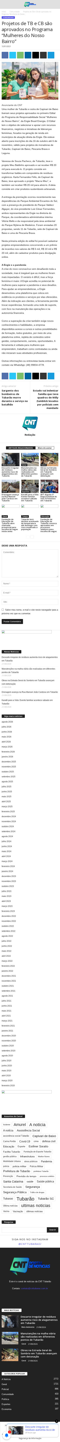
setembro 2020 (8, 1051)
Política (5, 1399)
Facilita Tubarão (11, 1151)
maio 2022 (6, 951)
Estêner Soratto (38, 1146)
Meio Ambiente (8, 465)
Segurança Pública (14, 1192)
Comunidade (15, 11)
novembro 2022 (9, 921)
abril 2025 (6, 801)
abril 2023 (6, 901)
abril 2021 (6, 1016)
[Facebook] (23, 1295)
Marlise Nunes (44, 1156)
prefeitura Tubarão (41, 1171)
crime (36, 1141)
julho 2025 (6, 786)
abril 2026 (6, 742)
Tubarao (8, 1198)
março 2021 (7, 1021)
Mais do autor (45, 448)
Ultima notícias (10, 1205)
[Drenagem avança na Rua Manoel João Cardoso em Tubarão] (11, 486)
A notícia (8, 1130)
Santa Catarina (13, 1181)
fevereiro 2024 (8, 866)
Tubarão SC (46, 1198)
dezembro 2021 (9, 976)
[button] (54, 4)
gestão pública (9, 1156)
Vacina (6, 1211)
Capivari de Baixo (44, 1136)
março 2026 (7, 747)
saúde (30, 1181)
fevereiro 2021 (8, 1026)
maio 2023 (6, 896)
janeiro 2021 (7, 1031)
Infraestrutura (27, 1156)
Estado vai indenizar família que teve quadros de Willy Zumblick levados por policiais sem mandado (45, 399)
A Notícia (6, 1379)
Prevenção (8, 1176)
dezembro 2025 (9, 762)
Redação (30, 434)
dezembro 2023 (9, 876)
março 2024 (7, 861)
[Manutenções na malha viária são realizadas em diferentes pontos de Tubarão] (30, 459)
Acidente (6, 1125)
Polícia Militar (36, 1166)
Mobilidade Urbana (12, 1161)
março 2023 (7, 906)
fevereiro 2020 (8, 1085)
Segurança (32, 1187)
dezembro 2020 (9, 1036)
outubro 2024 (8, 826)
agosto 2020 (7, 1056)
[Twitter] (37, 1295)
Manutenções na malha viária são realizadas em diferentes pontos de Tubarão (29, 472)
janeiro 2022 (7, 971)
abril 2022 (6, 956)
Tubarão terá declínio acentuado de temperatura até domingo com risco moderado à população (30, 524)
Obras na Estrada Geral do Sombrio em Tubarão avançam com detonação (48, 472)
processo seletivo (47, 1176)
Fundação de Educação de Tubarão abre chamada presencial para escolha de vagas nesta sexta (10, 525)
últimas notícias (34, 1211)
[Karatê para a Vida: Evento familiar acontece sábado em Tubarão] (30, 486)
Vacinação (18, 1211)
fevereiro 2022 (8, 966)
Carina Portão (9, 1141)
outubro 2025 (8, 771)
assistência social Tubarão (16, 1136)
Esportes (26, 491)
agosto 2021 (7, 996)
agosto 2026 (7, 722)
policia (6, 1166)
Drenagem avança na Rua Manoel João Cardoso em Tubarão (10, 497)
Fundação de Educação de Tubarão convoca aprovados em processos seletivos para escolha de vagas (48, 525)
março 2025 (7, 806)
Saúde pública (45, 1181)
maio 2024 (6, 851)
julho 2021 (6, 1001)
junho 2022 (7, 946)
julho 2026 (6, 727)
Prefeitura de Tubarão (16, 1171)
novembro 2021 (9, 981)
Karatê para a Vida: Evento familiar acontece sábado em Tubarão (30, 497)
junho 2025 (7, 791)
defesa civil (49, 1141)
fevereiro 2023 (8, 911)
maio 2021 (6, 1011)
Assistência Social (28, 1130)
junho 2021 (7, 1006)
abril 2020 (6, 1075)
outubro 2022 (8, 926)
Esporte (21, 1146)
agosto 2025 (7, 781)
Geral (24, 465)
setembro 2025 (8, 776)
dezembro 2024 (9, 816)
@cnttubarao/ (30, 1244)
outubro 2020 (8, 1046)
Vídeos (49, 1429)
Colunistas (25, 1429)
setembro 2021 (8, 991)
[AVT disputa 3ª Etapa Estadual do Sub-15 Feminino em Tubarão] (49, 486)
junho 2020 (7, 1065)
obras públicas (31, 1161)
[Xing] (30, 439)
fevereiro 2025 (8, 811)
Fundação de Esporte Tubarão (37, 1152)
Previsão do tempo (26, 1176)
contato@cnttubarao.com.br (34, 1288)
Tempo (25, 516)
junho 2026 (7, 732)
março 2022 (7, 961)
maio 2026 (6, 737)
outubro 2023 (8, 886)
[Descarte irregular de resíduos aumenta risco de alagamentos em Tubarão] (11, 459)
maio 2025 (6, 796)
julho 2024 (6, 841)
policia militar (19, 1166)
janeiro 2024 (7, 871)
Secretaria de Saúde (12, 1187)
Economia (6, 1409)
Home (7, 1425)
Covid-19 (24, 1141)
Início (4, 11)
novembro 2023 (9, 881)
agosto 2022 (7, 936)
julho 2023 (6, 891)
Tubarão (25, 1199)
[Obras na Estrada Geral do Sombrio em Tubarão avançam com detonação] (49, 459)
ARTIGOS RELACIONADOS (21, 448)
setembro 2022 (8, 931)
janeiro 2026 (7, 757)
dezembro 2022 (9, 916)
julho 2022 (6, 941)
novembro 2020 (9, 1041)
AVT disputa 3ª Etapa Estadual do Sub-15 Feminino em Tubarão (48, 497)
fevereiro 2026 (8, 752)
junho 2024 (7, 846)
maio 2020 (6, 1070)
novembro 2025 (9, 767)
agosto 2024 (7, 836)
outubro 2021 (8, 986)
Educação (45, 516)
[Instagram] (30, 1295)
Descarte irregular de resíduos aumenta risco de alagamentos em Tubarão (10, 472)
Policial (5, 1389)
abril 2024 (6, 856)
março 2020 (7, 1080)
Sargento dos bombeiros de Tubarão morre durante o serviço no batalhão (15, 397)
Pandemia (46, 1161)
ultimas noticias (35, 1205)
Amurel (20, 1124)
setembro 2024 (8, 831)
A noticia (37, 1124)
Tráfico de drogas (37, 1192)
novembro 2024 (9, 821)
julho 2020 (6, 1060)
